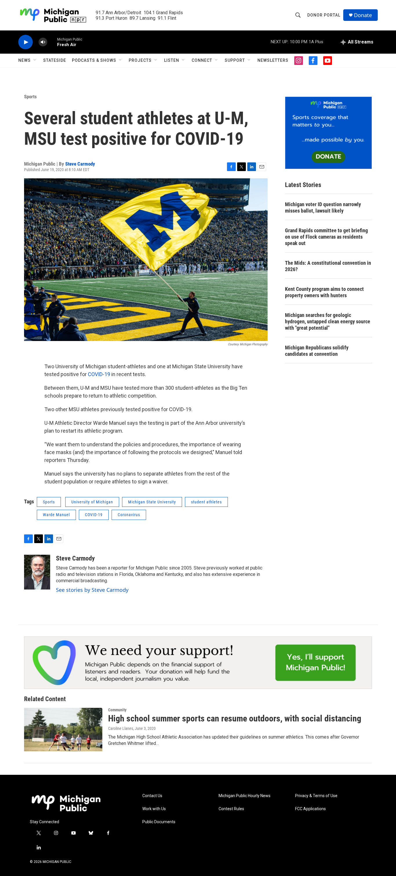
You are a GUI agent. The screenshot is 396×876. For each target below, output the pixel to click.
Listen (171, 60)
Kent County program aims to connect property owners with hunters (324, 292)
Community (117, 710)
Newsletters (272, 60)
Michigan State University (152, 502)
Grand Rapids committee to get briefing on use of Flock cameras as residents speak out (326, 236)
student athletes (206, 502)
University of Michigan (92, 502)
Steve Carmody (80, 164)
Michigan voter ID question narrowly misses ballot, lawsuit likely (323, 207)
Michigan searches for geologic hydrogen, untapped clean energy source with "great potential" (327, 321)
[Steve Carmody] (37, 572)
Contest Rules (231, 809)
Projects (140, 60)
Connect (202, 60)
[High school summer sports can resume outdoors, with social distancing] (63, 729)
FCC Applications (310, 809)
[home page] (66, 803)
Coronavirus (129, 514)
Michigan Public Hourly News (244, 796)
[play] (25, 42)
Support (235, 60)
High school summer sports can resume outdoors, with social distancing (234, 718)
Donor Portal (323, 15)
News (24, 60)
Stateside (54, 60)
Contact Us (152, 796)
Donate (363, 15)
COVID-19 (99, 374)
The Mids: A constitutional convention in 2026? (328, 266)
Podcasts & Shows (94, 60)
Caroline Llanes (120, 728)
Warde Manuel (56, 514)
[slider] (52, 42)
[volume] (43, 42)
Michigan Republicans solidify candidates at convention (316, 350)
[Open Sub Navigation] (35, 60)
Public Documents (158, 822)
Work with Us (154, 809)
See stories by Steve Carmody (92, 589)
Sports (30, 96)
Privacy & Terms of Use (316, 796)
